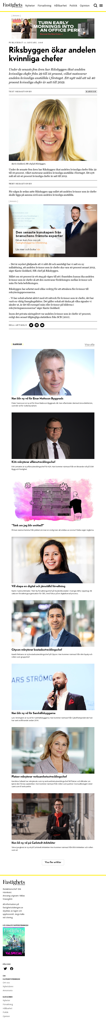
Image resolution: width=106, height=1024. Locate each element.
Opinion (84, 5)
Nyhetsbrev (8, 986)
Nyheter (30, 5)
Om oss (6, 982)
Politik (73, 5)
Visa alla (89, 344)
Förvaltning (44, 5)
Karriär (91, 92)
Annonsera (7, 990)
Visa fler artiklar (53, 862)
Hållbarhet (60, 5)
